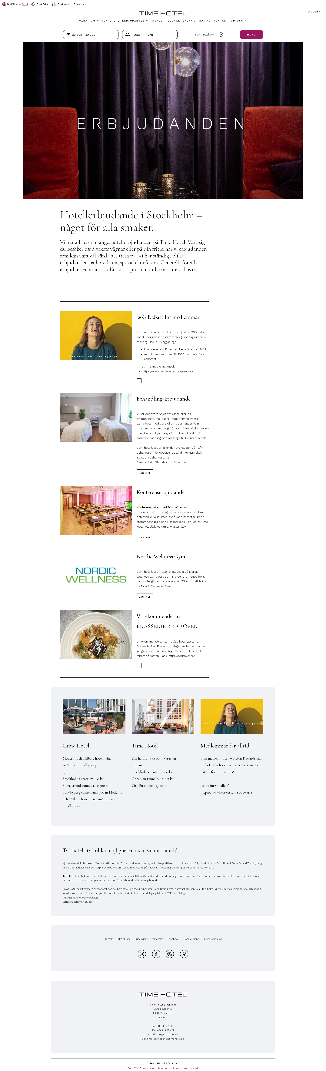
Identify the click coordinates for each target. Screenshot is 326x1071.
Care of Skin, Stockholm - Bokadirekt (162, 462)
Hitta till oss (124, 939)
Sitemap (173, 1063)
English (313, 11)
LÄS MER (145, 473)
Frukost (158, 20)
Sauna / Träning (197, 20)
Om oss (237, 20)
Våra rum (87, 20)
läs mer (145, 537)
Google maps (191, 939)
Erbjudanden (133, 20)
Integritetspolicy (213, 939)
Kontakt (221, 20)
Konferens (110, 20)
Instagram (157, 939)
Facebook (173, 939)
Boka (251, 34)
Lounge (174, 20)
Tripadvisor (141, 939)
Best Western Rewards (71, 4)
